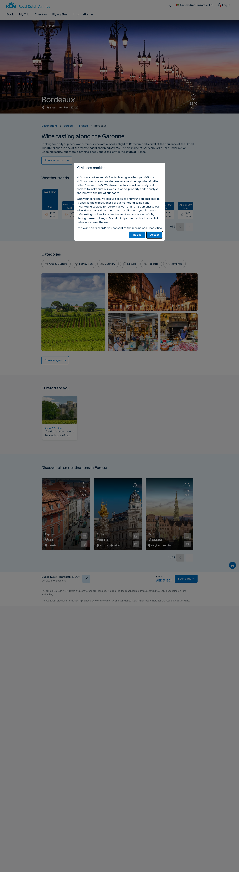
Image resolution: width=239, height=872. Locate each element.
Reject (137, 234)
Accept (154, 234)
